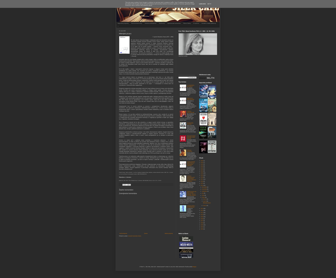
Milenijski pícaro (207, 203)
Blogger (194, 266)
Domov (146, 233)
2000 (202, 229)
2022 (202, 169)
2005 (202, 225)
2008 (202, 218)
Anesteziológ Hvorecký (190, 123)
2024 (202, 165)
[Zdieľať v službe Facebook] (128, 185)
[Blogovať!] (125, 185)
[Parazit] (203, 138)
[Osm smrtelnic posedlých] (203, 125)
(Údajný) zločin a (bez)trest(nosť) (191, 206)
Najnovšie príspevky (123, 23)
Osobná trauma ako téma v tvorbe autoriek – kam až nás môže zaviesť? (191, 193)
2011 (202, 212)
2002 (202, 227)
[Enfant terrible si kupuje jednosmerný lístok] (203, 153)
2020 (202, 173)
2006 (202, 223)
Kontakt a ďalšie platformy (209, 23)
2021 (202, 171)
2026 (202, 160)
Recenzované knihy (136, 23)
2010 (202, 214)
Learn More (202, 4)
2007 (202, 220)
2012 (202, 210)
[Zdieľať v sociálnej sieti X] (126, 185)
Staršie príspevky (169, 233)
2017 (202, 179)
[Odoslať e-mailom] (123, 185)
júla (203, 193)
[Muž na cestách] (203, 111)
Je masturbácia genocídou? (190, 86)
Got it (209, 4)
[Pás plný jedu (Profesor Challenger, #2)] (212, 111)
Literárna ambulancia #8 (190, 112)
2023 (202, 167)
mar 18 (205, 201)
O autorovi (196, 23)
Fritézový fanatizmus (189, 151)
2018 (202, 177)
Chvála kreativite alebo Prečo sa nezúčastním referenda (191, 163)
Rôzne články (187, 23)
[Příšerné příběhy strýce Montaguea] (212, 125)
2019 (202, 175)
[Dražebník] (203, 97)
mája (203, 195)
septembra (204, 191)
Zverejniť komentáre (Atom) (134, 236)
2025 (202, 162)
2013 (202, 208)
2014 (202, 185)
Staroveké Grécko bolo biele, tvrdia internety (191, 137)
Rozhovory (162, 23)
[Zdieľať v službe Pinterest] (130, 185)
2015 (202, 183)
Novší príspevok (123, 233)
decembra (204, 187)
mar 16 (205, 205)
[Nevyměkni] (212, 152)
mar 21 (205, 199)
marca (203, 197)
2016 (202, 181)
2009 (202, 216)
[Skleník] (212, 98)
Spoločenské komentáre (174, 23)
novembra (204, 189)
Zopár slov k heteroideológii (190, 99)
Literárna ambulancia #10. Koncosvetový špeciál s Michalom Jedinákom (191, 178)
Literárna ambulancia (150, 23)
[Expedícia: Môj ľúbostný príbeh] (212, 138)
